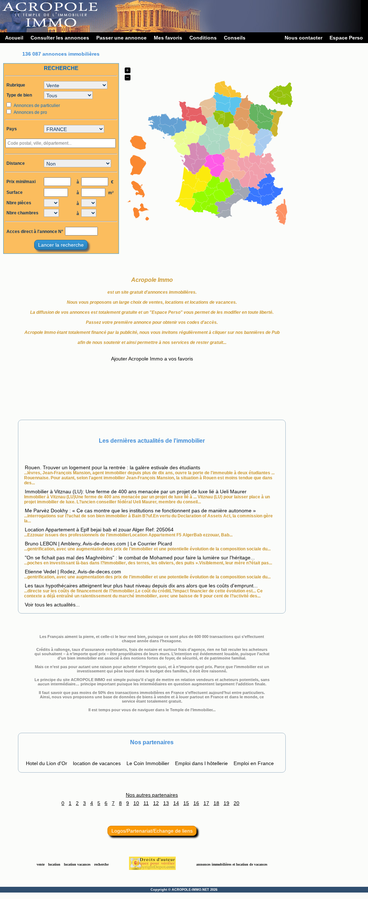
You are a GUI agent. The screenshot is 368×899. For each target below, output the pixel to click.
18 (216, 803)
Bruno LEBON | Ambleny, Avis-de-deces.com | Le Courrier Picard (98, 543)
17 (206, 803)
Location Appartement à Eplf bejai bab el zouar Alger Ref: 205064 (99, 529)
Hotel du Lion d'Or (46, 763)
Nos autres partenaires (152, 795)
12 (156, 803)
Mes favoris (168, 38)
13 (166, 803)
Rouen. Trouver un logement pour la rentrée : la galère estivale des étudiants (112, 467)
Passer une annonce (121, 38)
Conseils (234, 38)
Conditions (203, 38)
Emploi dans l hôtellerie (201, 763)
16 (196, 803)
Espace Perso (346, 38)
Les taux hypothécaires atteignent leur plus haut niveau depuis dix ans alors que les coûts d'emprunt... (141, 585)
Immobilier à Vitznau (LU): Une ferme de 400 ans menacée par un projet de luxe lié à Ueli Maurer (136, 491)
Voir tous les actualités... (52, 604)
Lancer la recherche (61, 245)
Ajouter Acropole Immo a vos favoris (152, 359)
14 (176, 803)
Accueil (14, 38)
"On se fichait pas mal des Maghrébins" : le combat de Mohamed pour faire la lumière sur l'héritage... (140, 557)
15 (186, 803)
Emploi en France (254, 763)
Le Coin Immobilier (147, 763)
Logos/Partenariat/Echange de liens (152, 831)
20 (236, 803)
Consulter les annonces (60, 38)
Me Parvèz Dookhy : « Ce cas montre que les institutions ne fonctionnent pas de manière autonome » (140, 510)
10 (136, 803)
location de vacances (97, 763)
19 (226, 803)
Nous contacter (303, 38)
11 (146, 803)
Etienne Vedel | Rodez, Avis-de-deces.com (73, 571)
